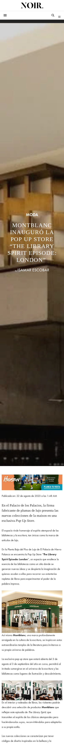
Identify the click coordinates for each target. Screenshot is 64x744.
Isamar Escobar (33, 270)
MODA (32, 215)
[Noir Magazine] (32, 5)
